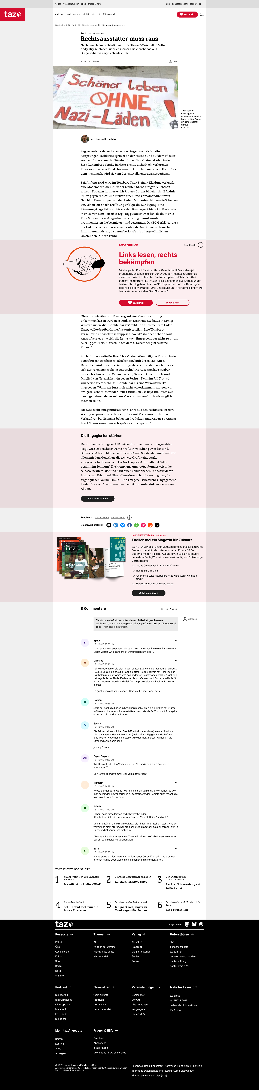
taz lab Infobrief (102, 1009)
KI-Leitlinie (196, 1066)
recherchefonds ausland (183, 956)
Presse (135, 961)
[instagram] (201, 926)
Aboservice (100, 1043)
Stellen (136, 956)
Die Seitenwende (141, 951)
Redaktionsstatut (154, 1066)
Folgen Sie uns (176, 924)
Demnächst (138, 995)
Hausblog (137, 946)
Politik (58, 942)
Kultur (58, 956)
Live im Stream (140, 1004)
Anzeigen (60, 1053)
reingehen (61, 1019)
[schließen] (201, 245)
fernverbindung (63, 999)
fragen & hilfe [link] (94, 4)
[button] (202, 14)
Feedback (99, 1038)
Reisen (59, 1039)
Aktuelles (137, 942)
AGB (175, 1070)
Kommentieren (102, 517)
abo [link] (168, 4)
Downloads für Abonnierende (110, 1052)
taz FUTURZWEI (178, 1000)
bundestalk (61, 995)
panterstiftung (178, 961)
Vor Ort (136, 999)
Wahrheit (60, 975)
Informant (137, 1070)
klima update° (63, 1004)
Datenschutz (151, 1070)
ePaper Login (101, 1047)
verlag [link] (58, 4)
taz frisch (99, 999)
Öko (57, 946)
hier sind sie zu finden (115, 626)
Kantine (59, 1043)
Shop (58, 1048)
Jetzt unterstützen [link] (97, 498)
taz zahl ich (176, 951)
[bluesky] (194, 926)
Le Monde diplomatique (183, 1005)
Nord (58, 970)
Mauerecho (61, 1009)
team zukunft (101, 995)
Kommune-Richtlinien (177, 1066)
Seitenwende (186, 1070)
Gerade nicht (190, 245)
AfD (96, 942)
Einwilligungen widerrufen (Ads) (149, 1075)
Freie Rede (61, 1014)
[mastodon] (187, 926)
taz (64, 924)
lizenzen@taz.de (77, 1070)
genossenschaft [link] (180, 4)
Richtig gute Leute (104, 951)
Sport (58, 961)
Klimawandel (101, 956)
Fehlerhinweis (118, 517)
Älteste (174, 609)
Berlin (71, 25)
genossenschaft (179, 946)
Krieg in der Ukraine (105, 946)
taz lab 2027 (138, 1014)
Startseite (60, 25)
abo (172, 942)
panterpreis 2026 (179, 966)
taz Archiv (175, 1010)
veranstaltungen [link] (71, 4)
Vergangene (138, 1009)
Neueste (165, 609)
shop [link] (83, 4)
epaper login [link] (195, 4)
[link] (57, 14)
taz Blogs (175, 995)
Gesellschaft (62, 951)
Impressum (165, 1070)
